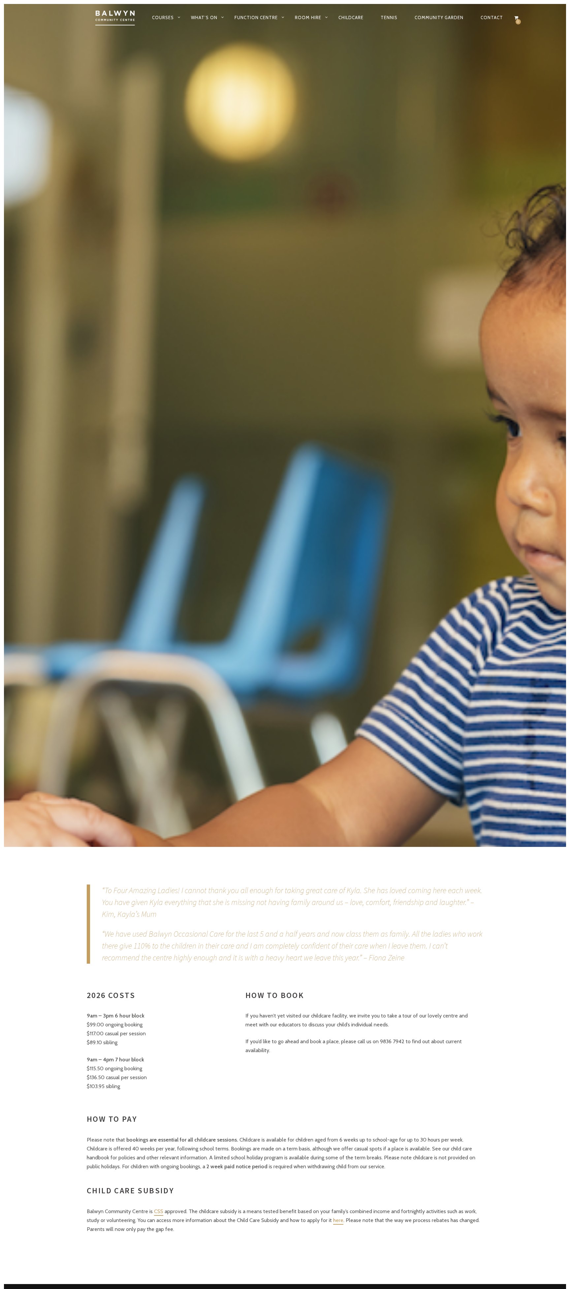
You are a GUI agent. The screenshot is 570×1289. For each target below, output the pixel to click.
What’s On (204, 17)
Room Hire (308, 17)
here (338, 1220)
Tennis (389, 17)
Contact (492, 17)
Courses (163, 17)
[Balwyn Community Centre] (115, 17)
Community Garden (439, 17)
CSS (158, 1211)
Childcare (351, 17)
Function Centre (256, 17)
